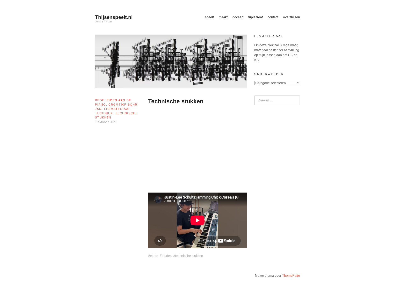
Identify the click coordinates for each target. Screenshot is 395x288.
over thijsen (291, 17)
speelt (209, 17)
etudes (167, 256)
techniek (104, 113)
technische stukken (189, 256)
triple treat (255, 17)
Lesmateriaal (117, 108)
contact (273, 17)
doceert (237, 17)
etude (154, 256)
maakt (223, 17)
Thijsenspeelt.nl (114, 17)
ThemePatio (291, 275)
